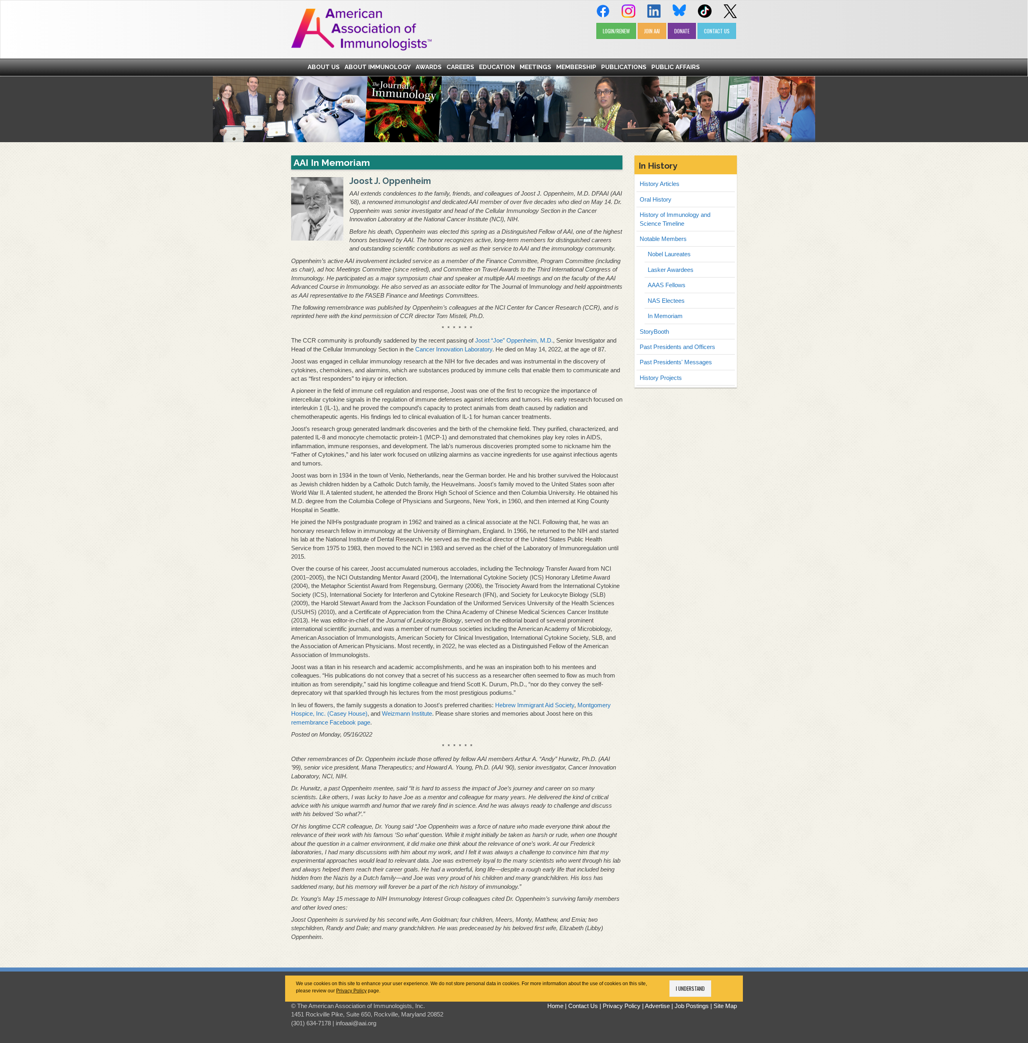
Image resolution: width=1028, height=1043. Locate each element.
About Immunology (378, 67)
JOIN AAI (652, 31)
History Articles (659, 183)
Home (555, 1005)
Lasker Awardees (670, 269)
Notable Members (663, 238)
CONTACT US (717, 31)
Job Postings (692, 1005)
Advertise (657, 1005)
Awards (429, 67)
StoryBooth (654, 331)
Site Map (725, 1005)
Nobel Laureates (669, 254)
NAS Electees (666, 300)
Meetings (535, 67)
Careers (460, 67)
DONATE (681, 31)
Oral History (655, 199)
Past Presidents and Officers (677, 346)
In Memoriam (665, 315)
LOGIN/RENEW (616, 31)
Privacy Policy (351, 991)
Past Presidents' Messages (676, 362)
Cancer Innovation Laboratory (453, 349)
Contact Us (583, 1005)
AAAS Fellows (666, 285)
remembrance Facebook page (330, 722)
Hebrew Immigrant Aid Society (534, 705)
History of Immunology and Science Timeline (675, 219)
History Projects (661, 377)
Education (497, 67)
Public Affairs (675, 67)
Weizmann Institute (407, 713)
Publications (624, 67)
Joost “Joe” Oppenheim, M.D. (514, 340)
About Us (324, 67)
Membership (576, 67)
